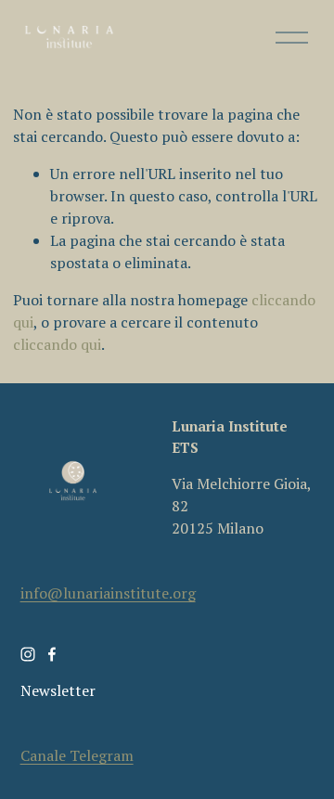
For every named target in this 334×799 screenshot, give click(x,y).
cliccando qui (57, 344)
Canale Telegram (77, 755)
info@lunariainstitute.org (108, 593)
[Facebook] (52, 654)
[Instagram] (27, 654)
